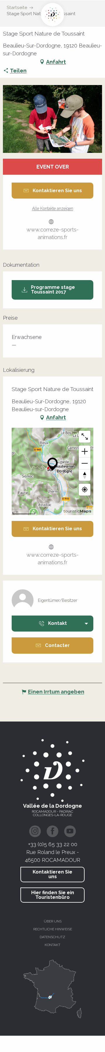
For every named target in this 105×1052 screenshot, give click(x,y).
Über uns (53, 921)
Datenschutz (52, 937)
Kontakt (52, 945)
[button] (52, 119)
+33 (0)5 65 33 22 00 (52, 844)
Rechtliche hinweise (52, 929)
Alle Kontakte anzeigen (52, 208)
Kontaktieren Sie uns (52, 874)
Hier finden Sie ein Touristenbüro (52, 895)
